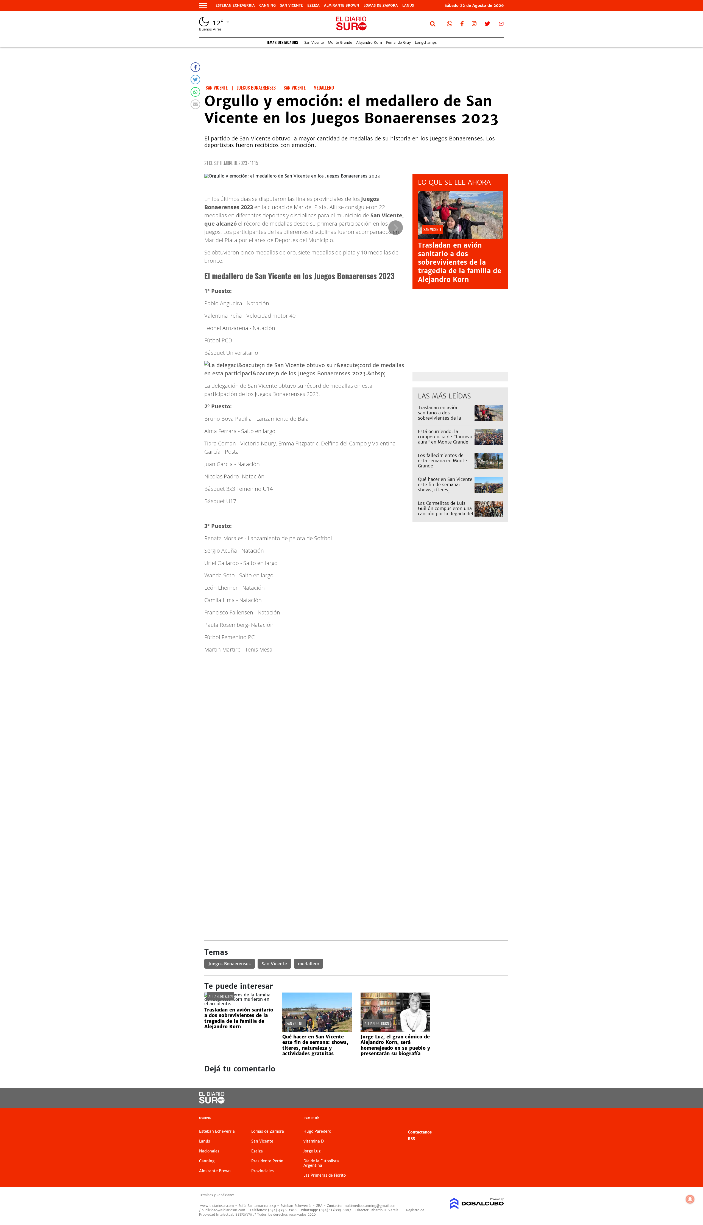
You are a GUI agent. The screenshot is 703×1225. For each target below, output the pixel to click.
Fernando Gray (398, 42)
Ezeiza (313, 5)
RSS (411, 1138)
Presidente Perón (267, 1161)
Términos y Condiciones (216, 1195)
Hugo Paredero (317, 1131)
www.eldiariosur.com (217, 1206)
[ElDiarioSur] (212, 1102)
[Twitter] (195, 79)
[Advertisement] (356, 708)
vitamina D (313, 1141)
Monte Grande (340, 42)
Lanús (408, 5)
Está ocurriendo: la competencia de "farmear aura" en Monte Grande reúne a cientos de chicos (445, 439)
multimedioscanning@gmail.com (370, 1206)
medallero (308, 963)
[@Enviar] (195, 104)
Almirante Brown (341, 5)
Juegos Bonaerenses (229, 963)
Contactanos (420, 1132)
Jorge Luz (311, 1151)
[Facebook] (195, 67)
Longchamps (426, 42)
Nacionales (209, 1151)
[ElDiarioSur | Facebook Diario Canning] (462, 24)
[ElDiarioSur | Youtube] (466, 1098)
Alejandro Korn (369, 42)
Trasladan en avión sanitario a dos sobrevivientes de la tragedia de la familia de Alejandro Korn (459, 262)
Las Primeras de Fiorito (324, 1175)
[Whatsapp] (195, 92)
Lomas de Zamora (381, 5)
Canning (267, 5)
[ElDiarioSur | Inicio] (497, 1118)
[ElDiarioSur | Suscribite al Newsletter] (501, 24)
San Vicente (291, 5)
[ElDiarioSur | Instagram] (474, 24)
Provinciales (262, 1170)
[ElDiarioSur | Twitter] (487, 24)
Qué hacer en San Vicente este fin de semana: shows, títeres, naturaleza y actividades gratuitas (445, 489)
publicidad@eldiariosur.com (223, 1210)
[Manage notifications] (690, 1199)
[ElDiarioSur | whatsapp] (449, 24)
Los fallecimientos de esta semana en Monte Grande (442, 461)
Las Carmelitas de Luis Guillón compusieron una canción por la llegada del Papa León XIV (445, 511)
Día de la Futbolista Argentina (321, 1163)
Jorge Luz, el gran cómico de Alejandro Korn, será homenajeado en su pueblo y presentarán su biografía (395, 1045)
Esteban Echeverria (235, 5)
